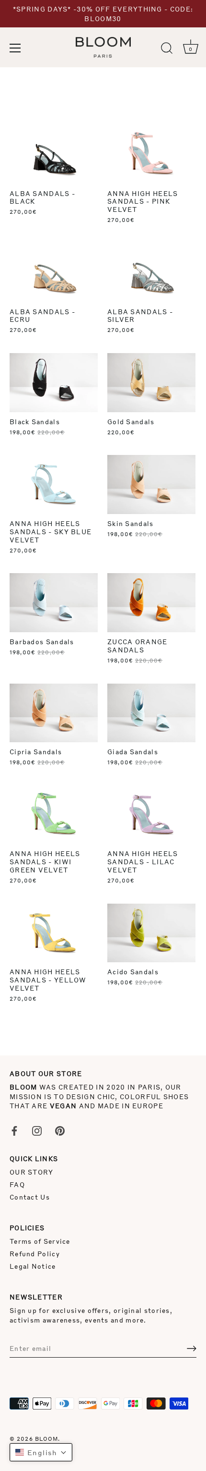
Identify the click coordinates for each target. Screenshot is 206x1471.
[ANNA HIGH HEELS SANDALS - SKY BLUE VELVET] (54, 484)
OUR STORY (32, 1172)
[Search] (166, 49)
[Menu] (15, 48)
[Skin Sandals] (151, 484)
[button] (41, 1452)
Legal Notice (33, 1266)
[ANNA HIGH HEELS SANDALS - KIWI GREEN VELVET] (54, 815)
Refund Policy (35, 1254)
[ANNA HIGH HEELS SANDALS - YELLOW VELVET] (54, 933)
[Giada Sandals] (151, 713)
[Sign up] (191, 1348)
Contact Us (30, 1197)
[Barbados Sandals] (54, 602)
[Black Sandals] (54, 382)
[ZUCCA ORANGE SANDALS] (151, 602)
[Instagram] (37, 1130)
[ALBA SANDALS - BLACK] (54, 154)
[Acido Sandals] (151, 933)
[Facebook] (14, 1130)
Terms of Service (40, 1241)
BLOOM (46, 1438)
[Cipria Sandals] (54, 713)
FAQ (17, 1184)
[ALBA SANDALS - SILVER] (151, 272)
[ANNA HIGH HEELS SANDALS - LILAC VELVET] (151, 815)
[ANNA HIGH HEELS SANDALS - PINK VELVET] (151, 154)
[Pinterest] (60, 1130)
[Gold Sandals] (151, 382)
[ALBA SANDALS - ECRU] (54, 272)
